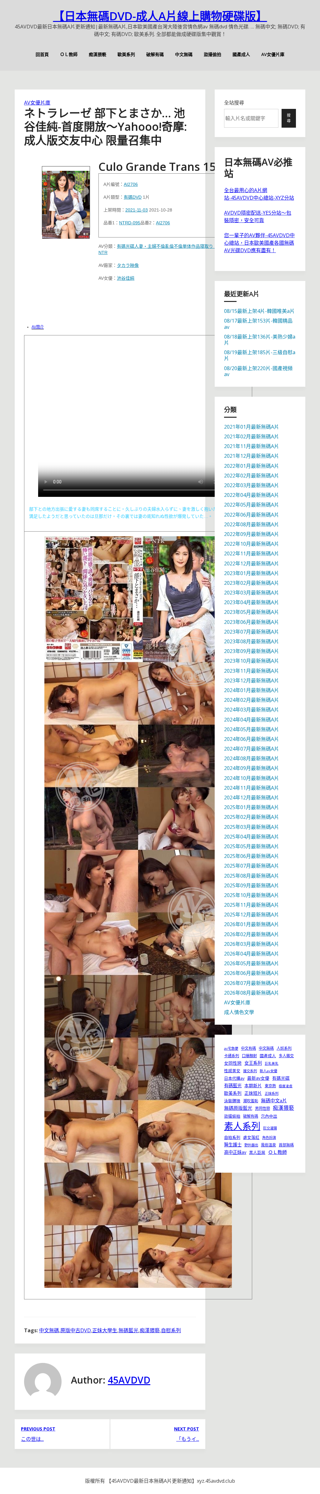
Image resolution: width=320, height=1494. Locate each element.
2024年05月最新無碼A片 (251, 729)
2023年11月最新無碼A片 (251, 670)
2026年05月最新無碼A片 (251, 963)
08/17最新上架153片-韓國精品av (258, 323)
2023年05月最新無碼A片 (251, 612)
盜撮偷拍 (212, 54)
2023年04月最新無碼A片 (251, 602)
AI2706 (131, 184)
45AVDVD (129, 1380)
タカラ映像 (128, 265)
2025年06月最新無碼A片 (251, 856)
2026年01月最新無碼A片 (251, 924)
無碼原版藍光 (238, 1108)
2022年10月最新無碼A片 (251, 543)
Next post (186, 1429)
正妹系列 (271, 1093)
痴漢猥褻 (97, 54)
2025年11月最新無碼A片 (251, 904)
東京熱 (270, 1086)
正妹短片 (253, 1093)
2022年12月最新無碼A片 (251, 563)
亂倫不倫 (173, 246)
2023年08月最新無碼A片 (251, 641)
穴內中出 (269, 1116)
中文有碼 (248, 1048)
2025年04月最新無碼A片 (251, 836)
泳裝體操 (232, 1101)
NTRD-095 (129, 222)
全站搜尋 (234, 102)
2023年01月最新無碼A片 (251, 573)
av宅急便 (231, 1048)
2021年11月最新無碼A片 (251, 446)
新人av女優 (268, 1070)
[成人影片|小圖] (66, 200)
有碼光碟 (125, 246)
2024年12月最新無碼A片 (251, 797)
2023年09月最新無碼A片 (251, 651)
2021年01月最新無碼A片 (251, 426)
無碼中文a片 (274, 1100)
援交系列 (250, 1070)
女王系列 (253, 1063)
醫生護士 (233, 1145)
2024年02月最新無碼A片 (251, 699)
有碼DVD (133, 197)
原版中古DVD (75, 1330)
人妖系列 (284, 1048)
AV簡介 (38, 327)
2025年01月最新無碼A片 (251, 807)
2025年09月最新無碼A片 (251, 885)
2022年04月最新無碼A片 (251, 495)
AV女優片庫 (272, 54)
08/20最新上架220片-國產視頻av (258, 371)
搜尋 (289, 118)
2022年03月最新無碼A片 (251, 485)
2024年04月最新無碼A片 (251, 719)
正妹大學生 (104, 1330)
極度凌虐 (285, 1086)
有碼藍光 (233, 1086)
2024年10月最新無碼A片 (251, 778)
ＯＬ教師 (69, 54)
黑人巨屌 (257, 1152)
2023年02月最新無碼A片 (251, 582)
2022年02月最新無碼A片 (251, 475)
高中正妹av (235, 1152)
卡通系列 (231, 1055)
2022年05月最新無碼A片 (251, 504)
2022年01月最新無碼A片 (251, 465)
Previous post (38, 1429)
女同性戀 (233, 1063)
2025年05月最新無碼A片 (251, 846)
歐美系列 (126, 54)
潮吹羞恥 (250, 1101)
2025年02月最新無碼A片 (251, 816)
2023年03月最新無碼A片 (251, 592)
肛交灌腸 (270, 1128)
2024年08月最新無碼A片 (251, 758)
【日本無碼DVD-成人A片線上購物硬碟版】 (160, 16)
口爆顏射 (249, 1055)
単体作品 (191, 246)
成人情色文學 (239, 1012)
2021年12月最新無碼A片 (251, 455)
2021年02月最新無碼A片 (251, 436)
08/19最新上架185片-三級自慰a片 (259, 355)
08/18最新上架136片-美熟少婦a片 (259, 339)
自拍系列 (232, 1137)
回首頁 (42, 54)
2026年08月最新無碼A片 (251, 992)
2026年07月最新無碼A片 (251, 983)
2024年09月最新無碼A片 (251, 768)
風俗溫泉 (268, 1145)
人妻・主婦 (145, 246)
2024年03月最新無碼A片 (251, 709)
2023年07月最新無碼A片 (251, 631)
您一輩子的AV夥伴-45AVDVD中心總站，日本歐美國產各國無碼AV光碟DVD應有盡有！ (259, 243)
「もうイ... (187, 1438)
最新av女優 (258, 1078)
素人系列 (242, 1126)
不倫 (160, 246)
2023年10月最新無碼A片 (251, 660)
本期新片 (253, 1086)
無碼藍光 (128, 1330)
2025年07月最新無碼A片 (251, 865)
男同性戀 (262, 1108)
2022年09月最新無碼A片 (251, 534)
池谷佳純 (125, 278)
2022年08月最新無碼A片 (251, 524)
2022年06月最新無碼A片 (251, 514)
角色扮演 (269, 1137)
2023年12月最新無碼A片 (251, 680)
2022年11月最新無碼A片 (251, 553)
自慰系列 (171, 1330)
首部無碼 (286, 1145)
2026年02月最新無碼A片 (251, 934)
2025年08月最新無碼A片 (251, 875)
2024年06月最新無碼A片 (251, 739)
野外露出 (251, 1145)
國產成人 (241, 54)
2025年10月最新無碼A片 (251, 895)
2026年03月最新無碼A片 (251, 944)
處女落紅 (251, 1137)
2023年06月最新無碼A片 (251, 622)
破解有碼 (155, 54)
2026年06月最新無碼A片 (251, 973)
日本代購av (234, 1078)
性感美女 (232, 1070)
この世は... (32, 1438)
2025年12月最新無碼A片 (251, 914)
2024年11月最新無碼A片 (251, 787)
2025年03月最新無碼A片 (251, 826)
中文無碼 (183, 54)
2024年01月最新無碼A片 (251, 690)
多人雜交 (286, 1055)
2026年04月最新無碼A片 (251, 953)
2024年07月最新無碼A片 (251, 748)
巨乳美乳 (271, 1063)
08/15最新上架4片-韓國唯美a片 (259, 311)
